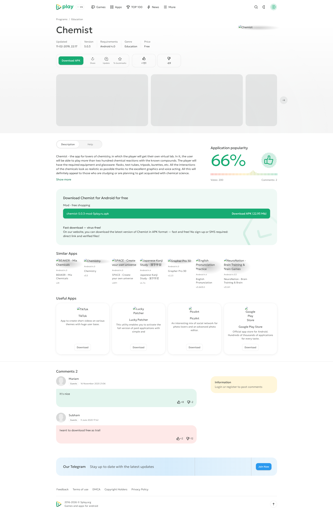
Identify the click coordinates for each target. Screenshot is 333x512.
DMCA (96, 489)
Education (77, 19)
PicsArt (194, 318)
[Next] (283, 100)
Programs (61, 19)
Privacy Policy (139, 489)
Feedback (62, 489)
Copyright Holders (116, 489)
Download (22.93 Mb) (249, 213)
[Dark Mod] (263, 7)
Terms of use (80, 489)
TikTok (82, 316)
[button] (273, 504)
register (232, 387)
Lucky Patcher (138, 319)
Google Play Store (250, 326)
